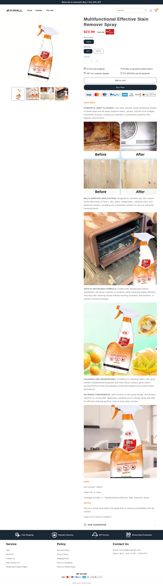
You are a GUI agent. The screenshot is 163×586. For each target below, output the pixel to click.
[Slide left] (8, 93)
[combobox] (132, 10)
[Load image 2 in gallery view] (32, 93)
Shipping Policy (63, 558)
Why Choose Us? (13, 563)
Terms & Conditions (65, 563)
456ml (88, 42)
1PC (88, 51)
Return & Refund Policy (66, 567)
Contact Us (10, 558)
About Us (9, 554)
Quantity (87, 57)
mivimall (88, 583)
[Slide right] (71, 93)
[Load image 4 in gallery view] (61, 93)
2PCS (98, 51)
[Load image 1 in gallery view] (18, 93)
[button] (39, 10)
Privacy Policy (62, 554)
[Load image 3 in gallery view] (47, 93)
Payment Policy (63, 550)
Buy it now (120, 87)
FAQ (8, 550)
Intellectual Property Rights (16, 567)
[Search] (145, 10)
